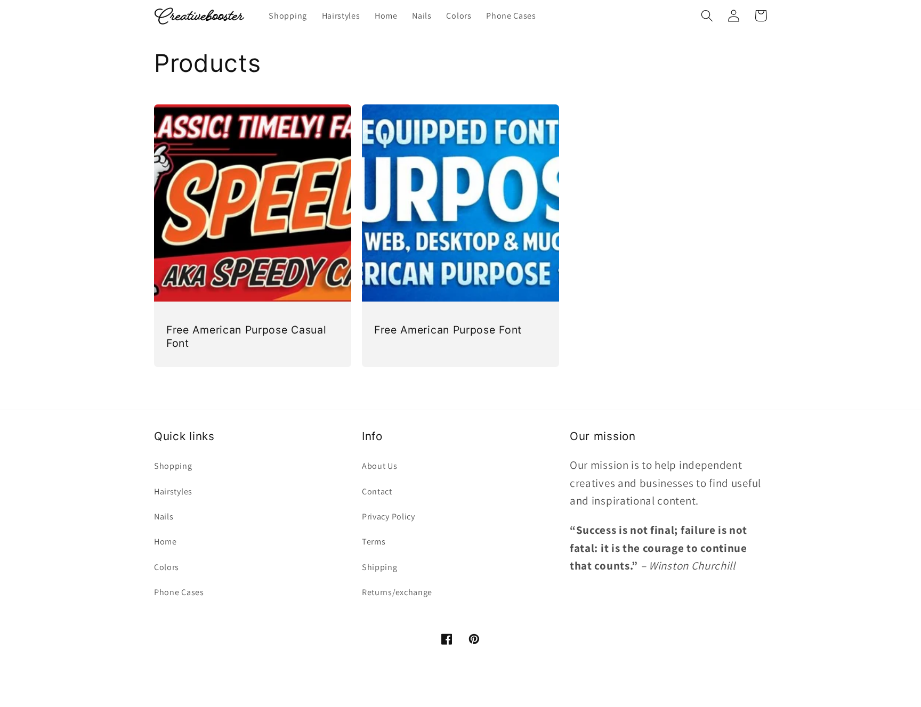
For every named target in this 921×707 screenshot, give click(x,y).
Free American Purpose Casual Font (246, 336)
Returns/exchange (397, 592)
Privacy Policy (388, 516)
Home (165, 541)
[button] (707, 15)
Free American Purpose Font (448, 329)
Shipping (380, 567)
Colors (166, 567)
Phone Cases (179, 592)
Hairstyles (173, 491)
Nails (163, 516)
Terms (373, 541)
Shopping (173, 466)
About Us (380, 466)
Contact (377, 491)
